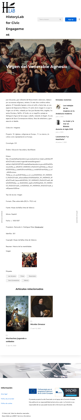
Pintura (22, 276)
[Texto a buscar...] (60, 19)
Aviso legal (4, 394)
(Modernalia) (39, 227)
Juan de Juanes (12, 276)
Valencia (26, 280)
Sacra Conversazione (13, 280)
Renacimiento (32, 276)
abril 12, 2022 (12, 346)
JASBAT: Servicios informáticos (21, 416)
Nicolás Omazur (37, 324)
